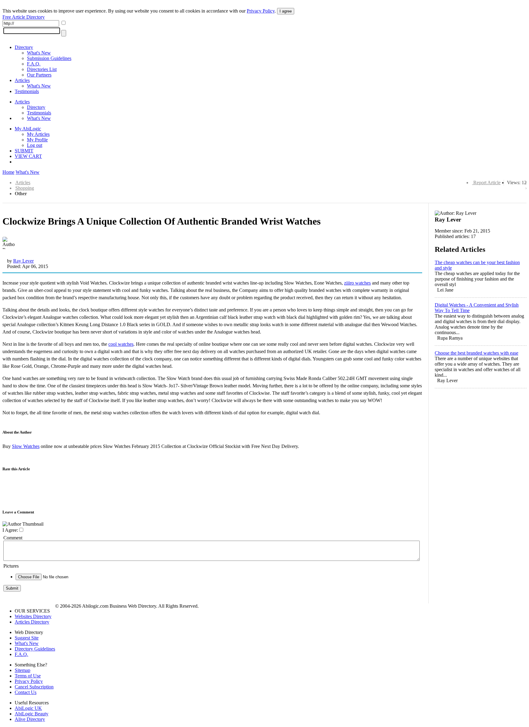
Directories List (42, 69)
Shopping (24, 188)
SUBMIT (24, 150)
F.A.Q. (33, 63)
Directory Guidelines (35, 648)
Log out (34, 145)
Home (8, 172)
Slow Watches (25, 446)
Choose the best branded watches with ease (476, 353)
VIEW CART (28, 156)
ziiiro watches (357, 282)
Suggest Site (27, 637)
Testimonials (27, 91)
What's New (39, 52)
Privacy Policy (261, 10)
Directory (24, 47)
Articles (22, 80)
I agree (286, 11)
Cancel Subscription (34, 686)
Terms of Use (28, 675)
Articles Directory (32, 621)
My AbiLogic (28, 128)
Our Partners (39, 74)
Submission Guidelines (49, 58)
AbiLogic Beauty (31, 713)
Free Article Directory (23, 17)
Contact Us (25, 692)
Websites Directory (33, 616)
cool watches (120, 344)
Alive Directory (30, 719)
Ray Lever (23, 260)
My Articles (38, 134)
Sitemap (22, 670)
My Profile (37, 139)
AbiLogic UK (28, 708)
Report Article (487, 182)
